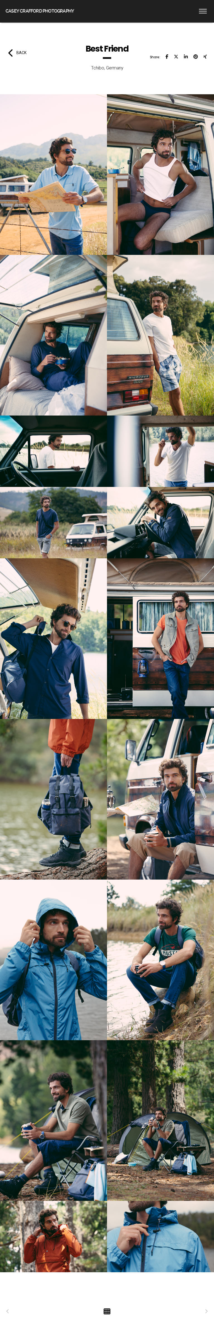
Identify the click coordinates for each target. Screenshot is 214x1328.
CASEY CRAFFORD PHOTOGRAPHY (40, 11)
